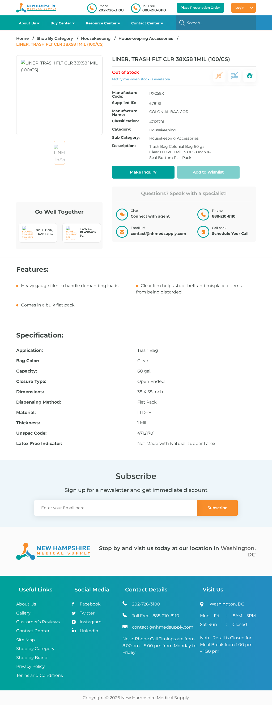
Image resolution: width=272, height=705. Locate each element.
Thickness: (28, 423)
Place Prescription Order (200, 8)
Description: (124, 146)
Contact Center (145, 23)
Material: (26, 412)
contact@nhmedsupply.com (158, 233)
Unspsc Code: (31, 433)
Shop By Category (55, 38)
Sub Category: (126, 138)
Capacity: (26, 371)
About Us (27, 23)
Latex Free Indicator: (39, 444)
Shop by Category (35, 648)
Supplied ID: (124, 103)
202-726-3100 (111, 10)
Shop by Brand (32, 657)
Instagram (90, 621)
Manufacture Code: (124, 94)
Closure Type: (31, 381)
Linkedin (89, 630)
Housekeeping (95, 38)
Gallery (23, 613)
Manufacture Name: (124, 112)
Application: (29, 350)
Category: (121, 129)
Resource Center (101, 23)
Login (239, 8)
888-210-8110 (154, 10)
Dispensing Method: (38, 402)
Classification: (125, 121)
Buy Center (60, 23)
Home (22, 38)
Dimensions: (30, 392)
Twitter (87, 613)
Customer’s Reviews (38, 621)
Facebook (90, 604)
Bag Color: (27, 361)
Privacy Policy (30, 666)
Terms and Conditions (39, 675)
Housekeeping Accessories (145, 38)
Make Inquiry (143, 172)
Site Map (25, 639)
